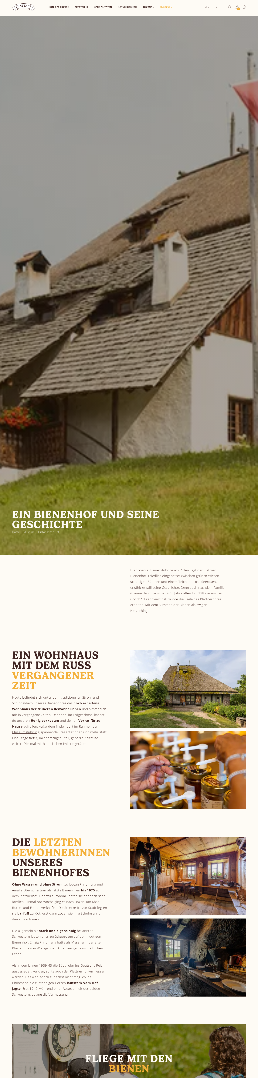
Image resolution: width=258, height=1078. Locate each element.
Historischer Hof (48, 532)
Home (16, 532)
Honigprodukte (59, 7)
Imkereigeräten (75, 743)
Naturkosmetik (127, 7)
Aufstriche (82, 7)
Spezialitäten (103, 7)
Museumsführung (26, 732)
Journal (148, 7)
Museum (165, 7)
